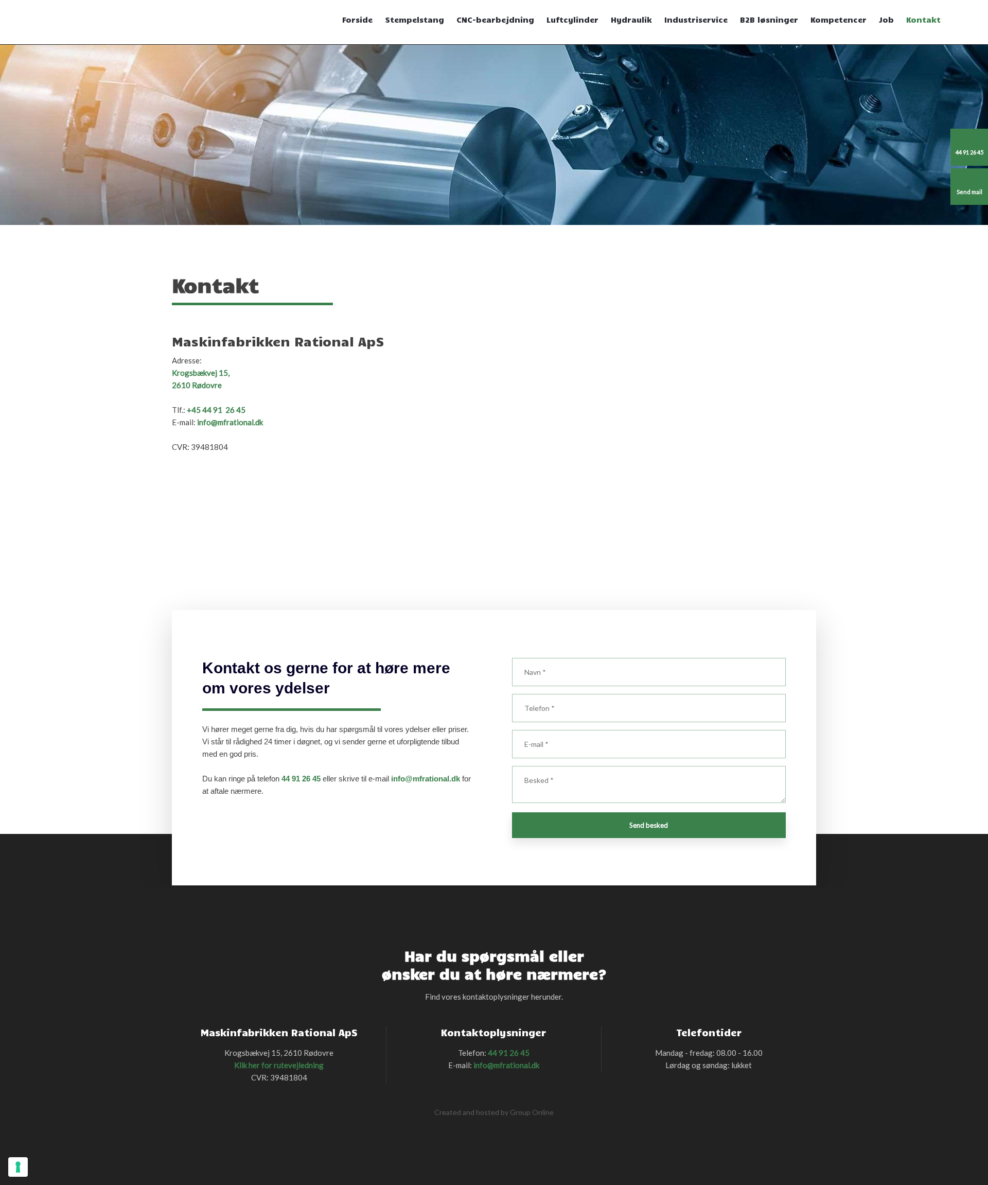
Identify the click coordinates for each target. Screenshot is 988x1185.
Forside (357, 19)
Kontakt (923, 19)
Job (886, 19)
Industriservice (696, 19)
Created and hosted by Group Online (494, 1112)
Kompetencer (838, 19)
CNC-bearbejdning (495, 19)
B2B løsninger (769, 19)
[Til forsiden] (221, 22)
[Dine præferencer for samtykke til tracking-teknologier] (18, 1167)
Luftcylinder (572, 19)
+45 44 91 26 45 (216, 409)
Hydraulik (631, 19)
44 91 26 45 (301, 778)
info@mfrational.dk (230, 422)
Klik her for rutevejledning (279, 1065)
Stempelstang (414, 19)
